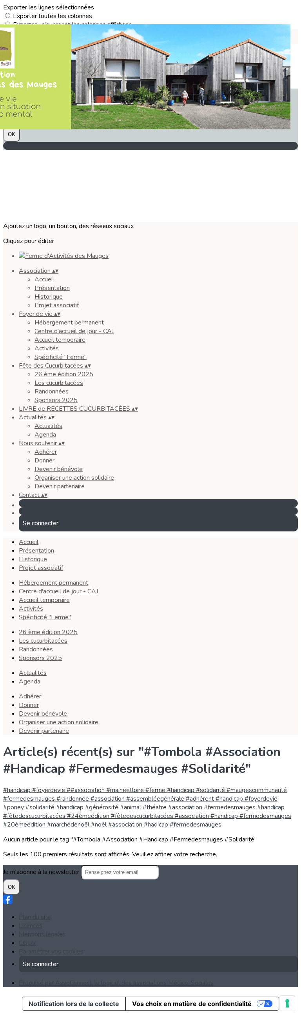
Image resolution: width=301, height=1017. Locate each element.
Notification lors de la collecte (74, 1004)
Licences (30, 925)
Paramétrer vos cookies (51, 951)
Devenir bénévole (58, 469)
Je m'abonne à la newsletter (42, 872)
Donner (44, 460)
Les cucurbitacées (58, 383)
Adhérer (45, 452)
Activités (46, 348)
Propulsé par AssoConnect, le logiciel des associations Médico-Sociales (116, 983)
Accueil (44, 279)
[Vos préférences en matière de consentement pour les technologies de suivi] (287, 1003)
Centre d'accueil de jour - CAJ (74, 331)
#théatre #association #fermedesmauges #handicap (214, 807)
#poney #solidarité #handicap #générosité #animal (73, 807)
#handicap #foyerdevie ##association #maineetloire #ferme (85, 790)
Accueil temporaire (59, 339)
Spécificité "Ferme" (60, 357)
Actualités (48, 426)
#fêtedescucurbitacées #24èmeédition (57, 816)
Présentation (52, 288)
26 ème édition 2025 (63, 374)
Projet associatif (56, 305)
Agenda (45, 434)
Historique (48, 296)
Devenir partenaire (59, 486)
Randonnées (51, 391)
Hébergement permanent (69, 322)
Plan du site (35, 917)
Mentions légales (42, 934)
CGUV (27, 943)
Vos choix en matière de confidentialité (192, 1004)
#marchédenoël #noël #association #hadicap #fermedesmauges (134, 824)
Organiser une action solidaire (74, 477)
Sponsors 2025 (56, 400)
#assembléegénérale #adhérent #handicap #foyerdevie (201, 798)
